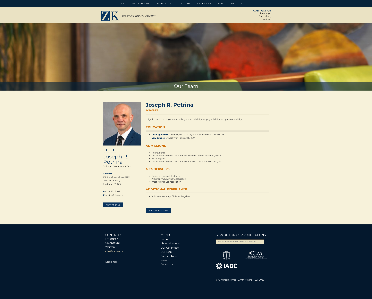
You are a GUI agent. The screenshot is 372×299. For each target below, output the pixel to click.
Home (121, 3)
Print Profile (113, 205)
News (221, 3)
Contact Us (236, 3)
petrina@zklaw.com (115, 195)
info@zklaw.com (114, 251)
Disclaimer (111, 261)
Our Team (185, 3)
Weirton (267, 19)
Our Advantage (165, 3)
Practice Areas (204, 3)
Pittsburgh (265, 13)
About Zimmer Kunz (140, 3)
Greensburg (265, 16)
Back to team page (158, 210)
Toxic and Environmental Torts (117, 166)
